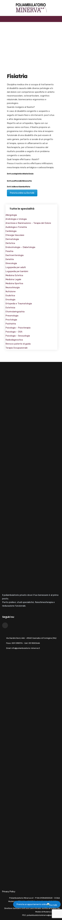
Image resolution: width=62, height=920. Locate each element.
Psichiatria (10, 323)
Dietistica (10, 243)
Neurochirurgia (12, 287)
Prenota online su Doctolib (22, 193)
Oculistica (10, 295)
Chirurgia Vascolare (14, 235)
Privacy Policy (8, 891)
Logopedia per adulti (15, 267)
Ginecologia (11, 263)
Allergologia (11, 215)
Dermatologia (12, 239)
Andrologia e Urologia (16, 219)
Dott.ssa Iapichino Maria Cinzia (20, 173)
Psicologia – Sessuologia (17, 335)
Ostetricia (10, 307)
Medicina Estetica (14, 275)
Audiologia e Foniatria (16, 227)
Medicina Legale (13, 279)
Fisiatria (9, 251)
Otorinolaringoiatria (15, 311)
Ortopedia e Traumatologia (18, 303)
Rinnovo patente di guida (18, 344)
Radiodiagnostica (14, 339)
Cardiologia (10, 231)
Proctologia (11, 319)
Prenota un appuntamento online (32, 904)
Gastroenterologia (14, 255)
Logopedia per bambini (16, 271)
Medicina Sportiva (14, 283)
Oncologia (10, 299)
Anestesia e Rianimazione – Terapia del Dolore (28, 223)
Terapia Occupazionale (16, 348)
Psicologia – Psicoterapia (17, 327)
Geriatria (9, 259)
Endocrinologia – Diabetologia (20, 247)
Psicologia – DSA (13, 331)
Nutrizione (10, 291)
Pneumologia (11, 315)
